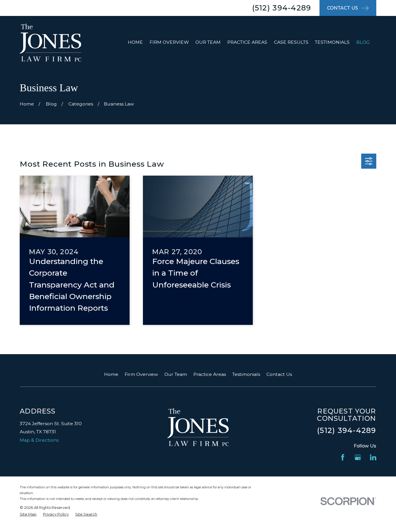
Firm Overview (141, 374)
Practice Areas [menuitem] (247, 42)
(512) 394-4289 (281, 7)
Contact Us (279, 374)
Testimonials (246, 374)
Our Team (175, 374)
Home (111, 374)
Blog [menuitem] (363, 42)
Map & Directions (39, 440)
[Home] (50, 42)
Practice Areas (209, 374)
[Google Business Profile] (358, 457)
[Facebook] (342, 457)
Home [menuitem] (135, 42)
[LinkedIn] (373, 457)
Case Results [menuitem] (291, 42)
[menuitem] (28, 514)
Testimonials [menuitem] (332, 42)
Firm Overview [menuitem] (169, 42)
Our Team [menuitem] (208, 42)
